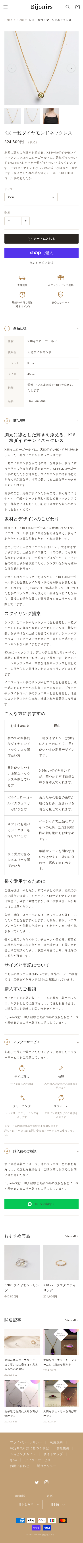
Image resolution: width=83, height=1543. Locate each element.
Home (8, 20)
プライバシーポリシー (26, 1442)
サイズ (8, 189)
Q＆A (13, 1460)
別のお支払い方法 (41, 262)
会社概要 (62, 1448)
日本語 (54, 1504)
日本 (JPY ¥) (26, 1504)
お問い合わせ (19, 1465)
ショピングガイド (23, 1454)
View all (72, 1236)
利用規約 (56, 1442)
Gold (20, 20)
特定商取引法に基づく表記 (29, 1448)
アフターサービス (38, 1460)
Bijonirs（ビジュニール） (45, 1534)
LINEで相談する (44, 1204)
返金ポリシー (46, 1465)
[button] (5, 7)
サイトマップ (53, 1454)
